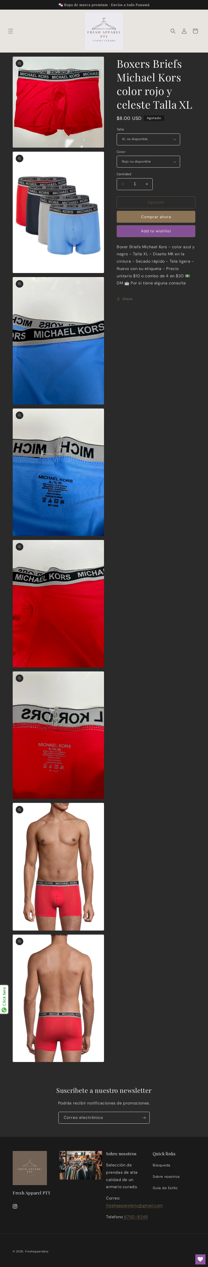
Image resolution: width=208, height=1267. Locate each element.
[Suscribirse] (143, 1118)
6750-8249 (135, 1216)
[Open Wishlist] (200, 1259)
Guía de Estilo (165, 1188)
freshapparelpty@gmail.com (134, 1205)
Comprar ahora (156, 216)
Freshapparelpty (37, 1251)
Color (121, 152)
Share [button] (128, 299)
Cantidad (124, 174)
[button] (10, 31)
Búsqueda (161, 1165)
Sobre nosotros (166, 1176)
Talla (120, 129)
